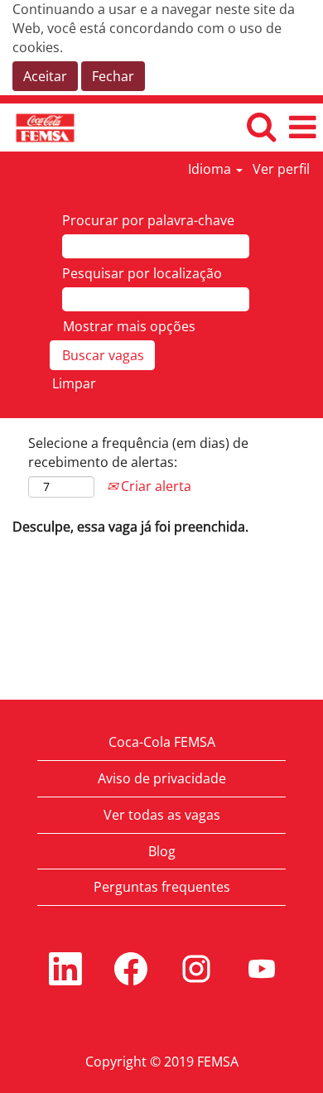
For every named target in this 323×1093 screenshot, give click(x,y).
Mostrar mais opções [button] (129, 326)
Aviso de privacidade (162, 778)
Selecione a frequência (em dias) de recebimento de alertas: (138, 452)
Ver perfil (281, 168)
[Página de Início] (39, 127)
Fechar (113, 76)
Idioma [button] (211, 168)
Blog (162, 851)
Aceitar (45, 76)
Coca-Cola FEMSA (161, 742)
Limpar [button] (74, 383)
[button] (302, 127)
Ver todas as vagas (162, 815)
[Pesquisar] (261, 126)
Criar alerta (154, 486)
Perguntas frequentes (162, 887)
